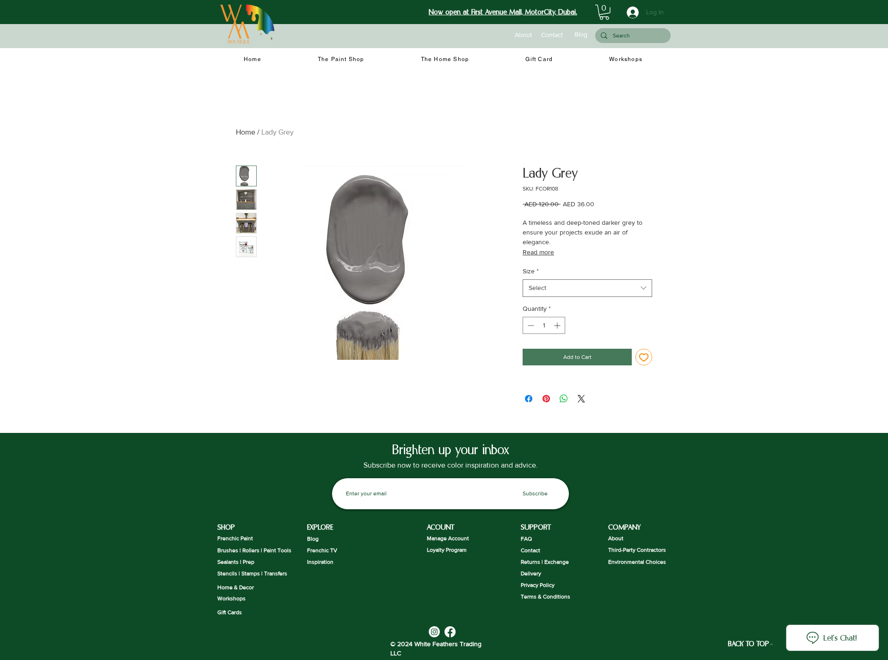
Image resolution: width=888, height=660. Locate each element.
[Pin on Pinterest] (546, 398)
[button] (604, 12)
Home (245, 132)
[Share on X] (581, 398)
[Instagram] (434, 631)
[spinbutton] (544, 325)
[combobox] (587, 288)
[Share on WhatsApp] (563, 398)
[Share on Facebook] (528, 398)
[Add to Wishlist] (643, 357)
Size (531, 271)
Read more (538, 252)
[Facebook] (450, 631)
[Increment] (558, 325)
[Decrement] (530, 325)
